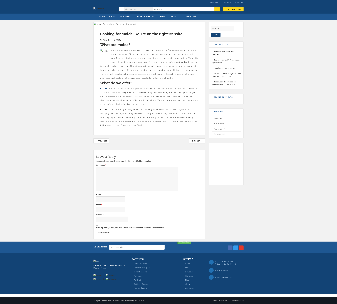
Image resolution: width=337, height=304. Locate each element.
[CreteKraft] (98, 9)
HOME (102, 16)
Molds (187, 268)
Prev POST (102, 141)
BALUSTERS (125, 16)
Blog (187, 280)
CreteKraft (119, 301)
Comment (101, 165)
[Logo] (96, 260)
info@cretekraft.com (224, 277)
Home (187, 263)
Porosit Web (139, 301)
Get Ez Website (140, 263)
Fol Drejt (137, 280)
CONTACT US (190, 16)
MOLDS (112, 16)
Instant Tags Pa (140, 272)
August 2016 (219, 124)
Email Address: (100, 247)
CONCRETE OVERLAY (144, 16)
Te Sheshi (138, 276)
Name (99, 194)
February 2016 (220, 129)
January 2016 (219, 134)
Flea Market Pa (140, 288)
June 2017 (218, 119)
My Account (215, 2)
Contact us (189, 288)
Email (99, 204)
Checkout (240, 2)
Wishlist (227, 2)
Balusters (189, 272)
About (187, 284)
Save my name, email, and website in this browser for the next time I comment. (131, 227)
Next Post (196, 141)
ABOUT (174, 16)
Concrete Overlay (237, 301)
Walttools (189, 276)
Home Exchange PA (142, 268)
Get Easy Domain (141, 284)
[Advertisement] (234, 163)
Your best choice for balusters (225, 68)
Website (100, 215)
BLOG (162, 16)
